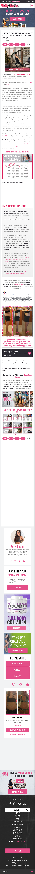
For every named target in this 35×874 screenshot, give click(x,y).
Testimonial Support (23, 865)
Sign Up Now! (17, 650)
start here (17, 850)
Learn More (17, 791)
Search (18, 587)
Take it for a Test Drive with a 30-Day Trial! (17, 410)
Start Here (16, 1)
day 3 (7, 84)
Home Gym (17, 676)
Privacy (13, 865)
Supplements (17, 833)
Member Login (30, 1)
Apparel (17, 836)
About (17, 813)
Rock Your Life (17, 830)
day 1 (28, 82)
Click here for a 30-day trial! (17, 151)
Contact (17, 816)
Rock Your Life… (23, 375)
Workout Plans (17, 663)
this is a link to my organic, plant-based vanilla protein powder (17, 259)
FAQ (17, 818)
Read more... (17, 557)
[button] (32, 5)
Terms (7, 865)
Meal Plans (17, 670)
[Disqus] (17, 463)
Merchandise (17, 838)
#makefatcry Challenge (17, 730)
